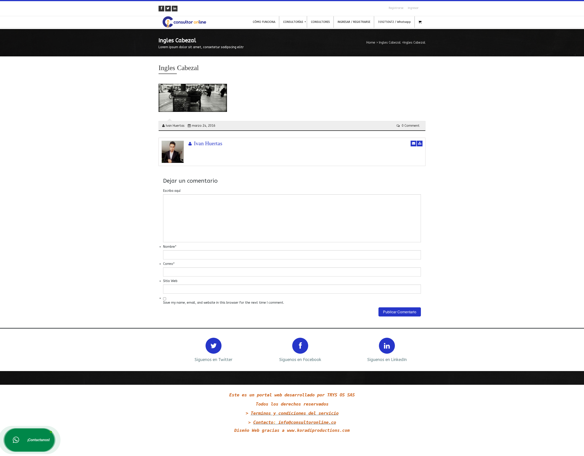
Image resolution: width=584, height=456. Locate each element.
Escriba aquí (171, 191)
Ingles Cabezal (390, 43)
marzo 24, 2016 (203, 126)
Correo (169, 264)
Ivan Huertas (175, 126)
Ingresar (413, 8)
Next (416, 349)
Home (370, 43)
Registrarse (396, 8)
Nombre (169, 247)
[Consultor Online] (184, 22)
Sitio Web (170, 281)
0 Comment (410, 126)
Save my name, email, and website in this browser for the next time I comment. (223, 303)
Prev (168, 349)
